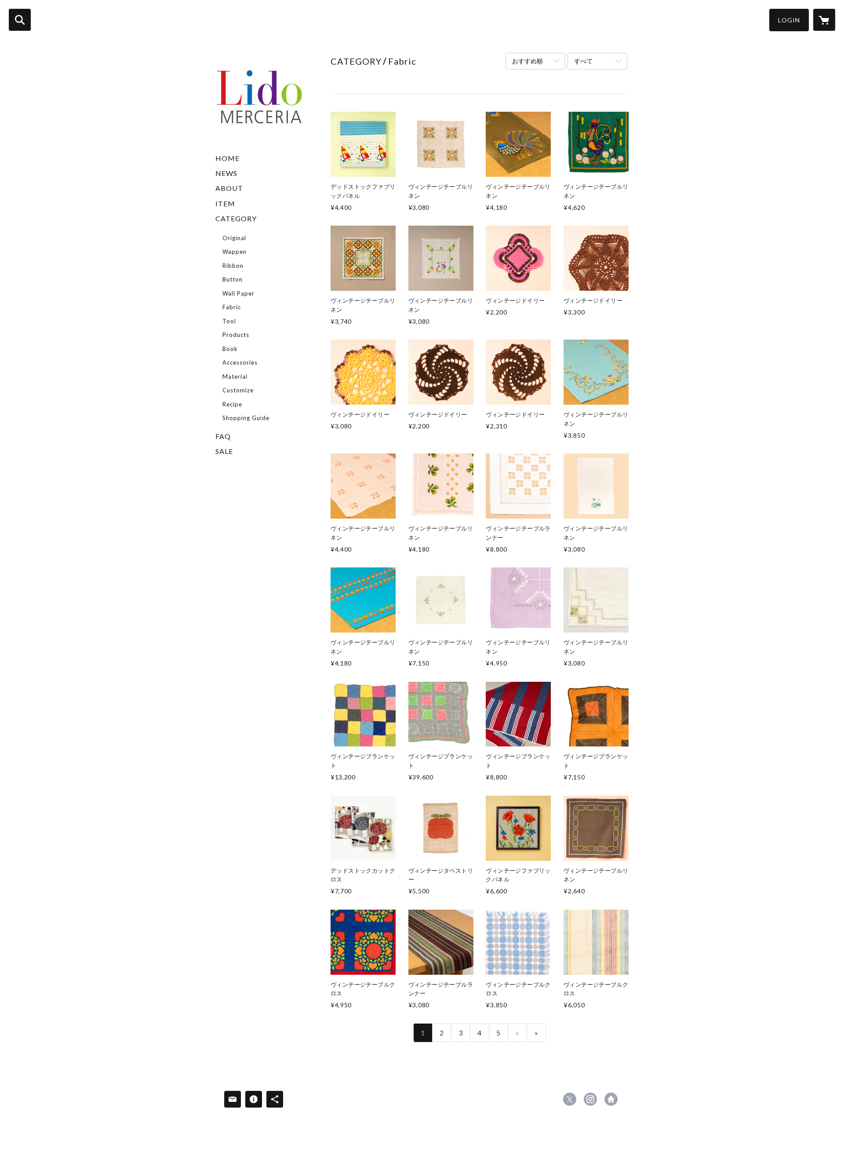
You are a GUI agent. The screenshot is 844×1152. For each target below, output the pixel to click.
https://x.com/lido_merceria (569, 1099)
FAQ (223, 436)
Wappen (234, 251)
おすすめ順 (527, 61)
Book (230, 348)
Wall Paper (238, 293)
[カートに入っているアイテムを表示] (824, 20)
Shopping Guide (245, 417)
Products (235, 334)
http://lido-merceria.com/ (611, 1099)
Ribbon (233, 265)
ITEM (225, 203)
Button (232, 279)
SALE (224, 451)
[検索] (20, 20)
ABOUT (229, 188)
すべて (583, 61)
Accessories (240, 362)
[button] (789, 20)
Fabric (231, 307)
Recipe (232, 404)
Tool (229, 321)
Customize (238, 390)
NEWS (226, 173)
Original (234, 237)
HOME (227, 158)
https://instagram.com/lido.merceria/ (590, 1099)
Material (234, 376)
